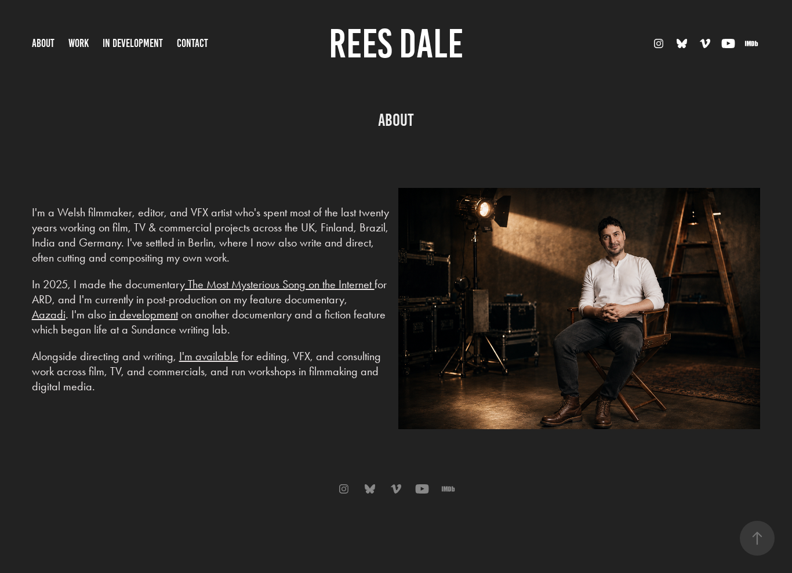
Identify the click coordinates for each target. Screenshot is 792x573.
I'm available (208, 356)
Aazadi (49, 314)
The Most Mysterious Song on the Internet (280, 284)
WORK (78, 43)
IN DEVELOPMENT (133, 43)
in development (143, 314)
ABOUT (43, 43)
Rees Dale (396, 43)
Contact (192, 43)
